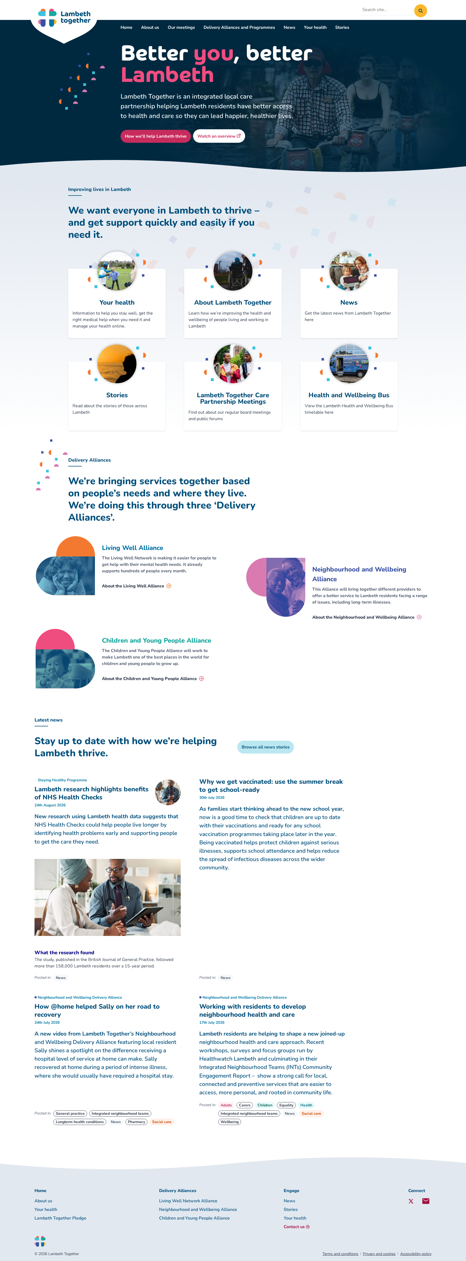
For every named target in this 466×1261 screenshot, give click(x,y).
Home (126, 27)
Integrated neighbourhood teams (120, 1113)
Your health (315, 27)
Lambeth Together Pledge (60, 1218)
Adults (226, 1105)
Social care (162, 1121)
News (289, 27)
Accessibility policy (415, 1253)
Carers (245, 1105)
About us (150, 27)
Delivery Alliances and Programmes (239, 27)
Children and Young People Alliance (194, 1218)
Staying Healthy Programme (62, 780)
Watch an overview (221, 136)
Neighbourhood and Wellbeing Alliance (198, 1210)
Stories (342, 27)
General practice (70, 1113)
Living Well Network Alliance (188, 1201)
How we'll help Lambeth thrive (156, 136)
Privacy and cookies (379, 1253)
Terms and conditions (340, 1253)
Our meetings (181, 27)
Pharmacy (136, 1121)
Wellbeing (230, 1121)
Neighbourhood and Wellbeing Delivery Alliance (80, 997)
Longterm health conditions (80, 1121)
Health (306, 1105)
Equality (286, 1105)
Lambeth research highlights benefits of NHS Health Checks (92, 793)
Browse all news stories (266, 747)
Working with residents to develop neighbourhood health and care (252, 1010)
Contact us (294, 1226)
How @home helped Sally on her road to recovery (97, 1010)
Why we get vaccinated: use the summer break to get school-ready (271, 785)
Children (265, 1105)
